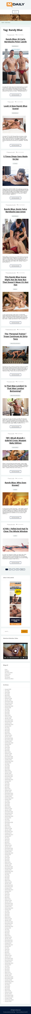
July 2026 (7, 690)
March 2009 (8, 990)
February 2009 (8, 992)
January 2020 (8, 810)
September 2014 (9, 889)
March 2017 (8, 843)
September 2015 (9, 871)
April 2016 (7, 860)
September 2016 (9, 853)
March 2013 (7, 917)
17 (17, 569)
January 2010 (8, 975)
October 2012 (8, 924)
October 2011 (8, 943)
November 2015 (9, 868)
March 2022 (8, 770)
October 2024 (8, 723)
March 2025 (8, 715)
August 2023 (8, 744)
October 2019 (8, 814)
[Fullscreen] (26, 657)
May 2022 (7, 767)
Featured (15, 447)
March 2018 (8, 827)
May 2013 (7, 914)
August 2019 (8, 817)
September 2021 (9, 779)
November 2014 (9, 886)
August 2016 (8, 854)
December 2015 (9, 866)
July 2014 (7, 892)
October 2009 (8, 980)
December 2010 (9, 958)
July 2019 (7, 819)
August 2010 (8, 964)
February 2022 (8, 771)
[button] (15, 651)
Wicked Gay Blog (9, 678)
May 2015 (7, 877)
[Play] (5, 657)
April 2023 (7, 750)
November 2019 (9, 813)
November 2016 (9, 850)
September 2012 (9, 926)
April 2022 (7, 768)
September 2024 (9, 724)
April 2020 (7, 805)
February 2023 (8, 753)
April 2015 (7, 879)
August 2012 (8, 928)
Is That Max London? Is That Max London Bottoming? (15, 388)
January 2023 (8, 755)
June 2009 (7, 986)
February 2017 (8, 845)
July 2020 (7, 801)
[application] (15, 651)
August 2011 (8, 946)
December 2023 (9, 738)
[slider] (14, 657)
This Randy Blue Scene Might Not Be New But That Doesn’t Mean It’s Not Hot (15, 281)
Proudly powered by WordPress (9, 1012)
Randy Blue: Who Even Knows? (15, 483)
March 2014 (8, 898)
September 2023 (9, 742)
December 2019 (9, 811)
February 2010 (8, 973)
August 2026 (8, 689)
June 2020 (7, 802)
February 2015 (8, 882)
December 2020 (9, 793)
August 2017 (8, 836)
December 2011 (9, 940)
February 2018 (8, 828)
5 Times (15, 163)
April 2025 (7, 713)
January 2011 (8, 957)
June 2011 (7, 949)
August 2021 (8, 781)
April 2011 (7, 952)
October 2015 (8, 869)
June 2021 (7, 784)
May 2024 (7, 730)
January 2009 (8, 993)
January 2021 (8, 791)
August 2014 (8, 891)
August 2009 (8, 983)
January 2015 (8, 883)
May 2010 (7, 969)
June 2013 (7, 912)
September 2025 (9, 706)
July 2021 (7, 782)
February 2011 (8, 955)
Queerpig (7, 675)
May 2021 (7, 785)
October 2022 (8, 759)
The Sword (7, 677)
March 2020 (8, 807)
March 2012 (7, 935)
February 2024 (8, 735)
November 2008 (9, 996)
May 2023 (7, 749)
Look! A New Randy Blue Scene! (15, 107)
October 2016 (8, 851)
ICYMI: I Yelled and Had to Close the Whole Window (15, 530)
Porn (15, 489)
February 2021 (8, 790)
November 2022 (9, 758)
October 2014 (8, 888)
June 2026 (7, 692)
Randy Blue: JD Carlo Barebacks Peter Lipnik (15, 40)
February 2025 (8, 716)
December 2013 (9, 903)
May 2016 (7, 859)
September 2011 (9, 944)
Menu (15, 12)
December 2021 (9, 775)
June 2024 (7, 729)
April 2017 (7, 842)
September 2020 (9, 797)
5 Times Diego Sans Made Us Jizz (15, 157)
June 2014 (7, 894)
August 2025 (8, 707)
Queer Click (7, 674)
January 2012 (8, 938)
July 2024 (7, 727)
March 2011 (7, 954)
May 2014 (7, 895)
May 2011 (7, 950)
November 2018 (9, 822)
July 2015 (7, 874)
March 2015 (7, 880)
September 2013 (9, 908)
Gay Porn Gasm (9, 672)
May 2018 (7, 823)
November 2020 (9, 794)
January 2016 (8, 865)
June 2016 (7, 857)
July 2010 (7, 966)
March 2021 (7, 788)
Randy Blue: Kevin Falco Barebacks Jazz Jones (15, 210)
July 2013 (7, 911)
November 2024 (9, 721)
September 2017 (9, 834)
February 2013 (8, 918)
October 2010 (8, 961)
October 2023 (8, 741)
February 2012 (8, 937)
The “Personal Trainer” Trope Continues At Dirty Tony (15, 336)
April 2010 (7, 970)
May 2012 (7, 932)
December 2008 (9, 995)
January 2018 (8, 830)
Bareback (15, 46)
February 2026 (8, 698)
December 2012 (9, 921)
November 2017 (9, 831)
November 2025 (9, 703)
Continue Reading (16, 95)
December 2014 (9, 885)
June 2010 (7, 967)
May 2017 (7, 840)
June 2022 (7, 765)
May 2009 (7, 987)
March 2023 (8, 752)
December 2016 (9, 848)
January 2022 (8, 773)
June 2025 (7, 710)
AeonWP (26, 1012)
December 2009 (9, 976)
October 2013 (8, 906)
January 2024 (8, 736)
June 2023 (7, 747)
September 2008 (9, 999)
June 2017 (7, 839)
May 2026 (7, 693)
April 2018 (7, 825)
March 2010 (8, 972)
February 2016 (8, 863)
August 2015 (8, 872)
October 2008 (8, 998)
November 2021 (9, 776)
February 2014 (8, 900)
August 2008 (8, 1001)
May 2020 (7, 804)
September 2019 (9, 816)
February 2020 (8, 808)
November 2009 (9, 978)
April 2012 (7, 934)
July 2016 (7, 856)
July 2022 (7, 764)
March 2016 (7, 862)
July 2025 (7, 709)
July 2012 (7, 929)
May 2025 (7, 712)
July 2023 (7, 745)
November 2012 (9, 923)
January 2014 (8, 902)
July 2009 (7, 984)
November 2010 (9, 960)
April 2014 (7, 897)
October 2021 (8, 778)
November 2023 (9, 739)
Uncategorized (15, 343)
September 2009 (9, 981)
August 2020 (8, 799)
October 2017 (8, 833)
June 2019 (7, 820)
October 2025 (8, 704)
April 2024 (7, 732)
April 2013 (7, 915)
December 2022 (9, 756)
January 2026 (8, 700)
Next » (22, 569)
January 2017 (8, 846)
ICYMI (15, 535)
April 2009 (7, 989)
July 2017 (7, 837)
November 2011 (9, 941)
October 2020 (8, 796)
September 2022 (9, 761)
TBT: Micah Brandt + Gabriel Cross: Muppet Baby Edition (15, 440)
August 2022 (8, 762)
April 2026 (7, 695)
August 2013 (8, 909)
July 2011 (7, 947)
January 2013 (8, 920)
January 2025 (8, 718)
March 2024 (8, 733)
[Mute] (23, 657)
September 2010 (9, 963)
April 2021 (7, 787)
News (15, 289)
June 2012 (7, 931)
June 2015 (7, 876)
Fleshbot (7, 671)
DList (6, 669)
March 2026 (8, 696)
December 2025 (9, 701)
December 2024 (9, 719)
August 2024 (8, 726)
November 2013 (9, 905)
